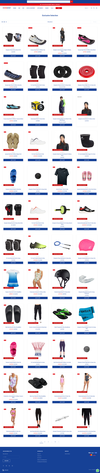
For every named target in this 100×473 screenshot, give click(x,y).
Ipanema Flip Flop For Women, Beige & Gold (13, 154)
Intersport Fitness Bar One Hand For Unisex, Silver (62, 431)
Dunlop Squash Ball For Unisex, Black (38, 118)
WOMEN (14, 8)
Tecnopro (37, 48)
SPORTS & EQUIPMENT (31, 8)
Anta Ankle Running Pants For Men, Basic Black (87, 431)
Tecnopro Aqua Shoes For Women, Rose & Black (87, 49)
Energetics (13, 48)
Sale (59, 8)
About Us (39, 453)
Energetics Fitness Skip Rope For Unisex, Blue (62, 258)
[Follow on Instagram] (6, 465)
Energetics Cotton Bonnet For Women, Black (86, 118)
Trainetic (13, 290)
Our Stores (39, 457)
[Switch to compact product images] (6, 21)
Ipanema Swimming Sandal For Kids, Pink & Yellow (86, 189)
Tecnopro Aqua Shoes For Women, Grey (37, 49)
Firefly (38, 290)
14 (55, 441)
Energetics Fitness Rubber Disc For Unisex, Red (87, 85)
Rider (13, 325)
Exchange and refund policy (42, 461)
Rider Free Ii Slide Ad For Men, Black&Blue (38, 396)
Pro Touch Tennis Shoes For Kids (38, 154)
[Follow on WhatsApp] (12, 465)
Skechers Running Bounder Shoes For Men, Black (87, 222)
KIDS (23, 8)
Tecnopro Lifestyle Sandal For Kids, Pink (13, 362)
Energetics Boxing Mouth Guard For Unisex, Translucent (87, 292)
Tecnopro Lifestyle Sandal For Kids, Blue (13, 189)
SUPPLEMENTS (40, 8)
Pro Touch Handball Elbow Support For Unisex (86, 154)
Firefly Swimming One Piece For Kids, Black (87, 396)
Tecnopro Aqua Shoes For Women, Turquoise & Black (13, 118)
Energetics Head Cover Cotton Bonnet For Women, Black (62, 154)
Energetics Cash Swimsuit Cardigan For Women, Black (62, 50)
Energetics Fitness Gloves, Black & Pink (13, 49)
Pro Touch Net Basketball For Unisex (38, 362)
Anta (62, 360)
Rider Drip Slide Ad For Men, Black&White (13, 327)
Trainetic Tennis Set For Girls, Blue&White (13, 291)
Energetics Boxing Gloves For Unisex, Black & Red (13, 222)
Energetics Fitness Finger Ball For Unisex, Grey (87, 362)
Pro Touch (37, 83)
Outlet (52, 8)
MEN (19, 8)
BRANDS (47, 8)
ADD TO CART (13, 55)
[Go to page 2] (58, 441)
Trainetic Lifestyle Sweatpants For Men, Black (38, 327)
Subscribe (6, 460)
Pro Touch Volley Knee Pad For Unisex (38, 85)
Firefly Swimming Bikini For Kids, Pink (13, 431)
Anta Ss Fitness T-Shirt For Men (62, 189)
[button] (71, 1)
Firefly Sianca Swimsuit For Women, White (38, 291)
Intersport (62, 429)
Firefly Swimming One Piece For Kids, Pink (62, 396)
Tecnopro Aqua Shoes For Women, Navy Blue (13, 85)
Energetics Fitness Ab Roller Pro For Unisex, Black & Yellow (62, 223)
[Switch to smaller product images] (4, 21)
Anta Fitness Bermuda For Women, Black (37, 431)
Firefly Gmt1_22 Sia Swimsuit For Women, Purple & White (13, 397)
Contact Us (39, 455)
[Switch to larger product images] (2, 21)
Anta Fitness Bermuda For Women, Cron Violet (62, 362)
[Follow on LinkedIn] (9, 465)
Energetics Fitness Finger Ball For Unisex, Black (38, 189)
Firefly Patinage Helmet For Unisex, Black (62, 291)
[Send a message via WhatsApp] (97, 470)
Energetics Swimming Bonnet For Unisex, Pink (86, 258)
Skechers (86, 221)
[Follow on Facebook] (3, 465)
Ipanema (13, 152)
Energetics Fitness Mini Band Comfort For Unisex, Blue (86, 328)
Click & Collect (67, 453)
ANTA (62, 187)
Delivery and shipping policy (42, 459)
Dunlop (38, 117)
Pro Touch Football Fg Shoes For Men (38, 258)
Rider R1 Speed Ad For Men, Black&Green (62, 327)
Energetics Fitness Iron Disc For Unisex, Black (62, 85)
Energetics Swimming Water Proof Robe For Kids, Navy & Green (62, 119)
